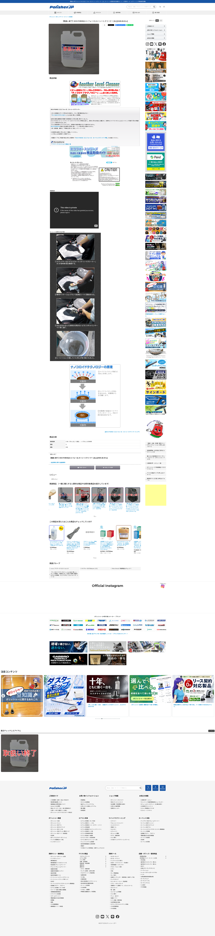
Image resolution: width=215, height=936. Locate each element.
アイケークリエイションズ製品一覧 (61, 144)
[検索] (154, 6)
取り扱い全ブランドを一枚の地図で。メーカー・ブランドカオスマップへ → (107, 634)
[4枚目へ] (99, 718)
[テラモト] (135, 625)
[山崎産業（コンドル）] (92, 629)
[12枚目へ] (109, 718)
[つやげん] (111, 625)
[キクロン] (128, 620)
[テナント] (123, 625)
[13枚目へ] (110, 718)
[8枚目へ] (104, 718)
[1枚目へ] (95, 718)
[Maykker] (68, 629)
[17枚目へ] (115, 718)
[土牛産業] (159, 625)
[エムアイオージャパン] (68, 620)
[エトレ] (56, 620)
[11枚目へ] (108, 718)
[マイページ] (163, 6)
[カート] (160, 6)
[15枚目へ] (113, 718)
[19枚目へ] (118, 718)
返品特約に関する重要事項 (58, 462)
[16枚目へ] (114, 718)
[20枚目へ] (119, 718)
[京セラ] (140, 620)
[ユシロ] (104, 629)
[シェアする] (104, 25)
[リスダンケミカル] (140, 629)
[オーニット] (80, 620)
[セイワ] (75, 625)
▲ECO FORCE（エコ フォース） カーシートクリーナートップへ (122, 432)
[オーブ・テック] (92, 620)
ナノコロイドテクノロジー (59, 115)
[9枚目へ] (105, 718)
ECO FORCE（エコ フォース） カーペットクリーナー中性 (91, 138)
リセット (212, 730)
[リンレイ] (152, 629)
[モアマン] (80, 629)
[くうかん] (164, 620)
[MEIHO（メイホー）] (56, 629)
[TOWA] (147, 625)
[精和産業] (87, 625)
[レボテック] (164, 629)
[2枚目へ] (96, 718)
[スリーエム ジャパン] (63, 625)
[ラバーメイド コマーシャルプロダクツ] (128, 629)
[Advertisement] (155, 495)
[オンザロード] (104, 620)
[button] (58, 13)
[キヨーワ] (152, 620)
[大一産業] (99, 625)
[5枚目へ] (100, 718)
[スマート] (51, 625)
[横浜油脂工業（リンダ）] (116, 629)
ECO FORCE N (55, 126)
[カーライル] (116, 620)
